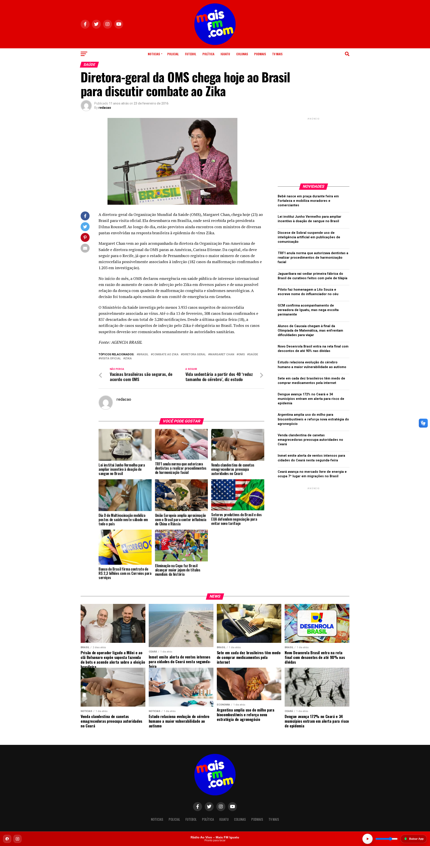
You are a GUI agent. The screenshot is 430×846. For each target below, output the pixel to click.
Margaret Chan (222, 354)
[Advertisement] (313, 149)
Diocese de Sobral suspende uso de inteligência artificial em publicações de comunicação (309, 237)
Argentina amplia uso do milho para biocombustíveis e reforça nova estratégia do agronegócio (313, 419)
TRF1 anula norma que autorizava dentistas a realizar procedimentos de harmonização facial (313, 257)
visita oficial (110, 358)
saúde (253, 354)
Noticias (154, 53)
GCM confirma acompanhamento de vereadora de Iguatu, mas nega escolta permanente (308, 310)
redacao (105, 107)
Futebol (190, 53)
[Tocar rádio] (367, 839)
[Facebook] (7, 839)
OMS (241, 354)
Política (208, 53)
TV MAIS (277, 53)
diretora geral (194, 354)
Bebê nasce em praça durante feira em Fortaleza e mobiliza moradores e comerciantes (308, 200)
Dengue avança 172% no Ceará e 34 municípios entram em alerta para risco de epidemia (311, 398)
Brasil (143, 354)
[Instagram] (17, 839)
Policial (173, 53)
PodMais (260, 53)
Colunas (242, 53)
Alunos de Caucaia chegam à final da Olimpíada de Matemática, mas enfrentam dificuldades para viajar (310, 330)
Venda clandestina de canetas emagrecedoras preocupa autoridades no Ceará (310, 439)
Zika (128, 358)
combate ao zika (165, 354)
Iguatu (225, 53)
